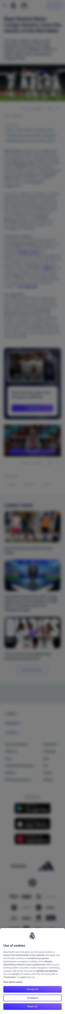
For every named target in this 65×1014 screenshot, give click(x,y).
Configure (32, 997)
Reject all (32, 1006)
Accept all (32, 989)
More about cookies (12, 982)
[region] (32, 971)
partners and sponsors (47, 971)
